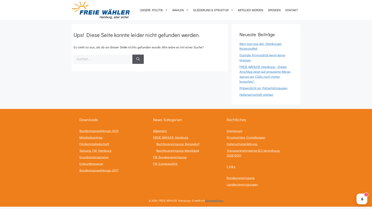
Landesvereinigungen (242, 184)
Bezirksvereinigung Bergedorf (177, 144)
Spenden (274, 10)
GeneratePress (214, 200)
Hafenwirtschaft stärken (256, 94)
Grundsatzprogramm (94, 157)
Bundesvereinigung (241, 178)
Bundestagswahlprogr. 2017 (98, 170)
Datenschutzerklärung (242, 144)
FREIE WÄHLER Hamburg (170, 137)
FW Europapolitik (165, 163)
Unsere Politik (151, 10)
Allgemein (160, 130)
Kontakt (291, 10)
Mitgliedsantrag (90, 137)
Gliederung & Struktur (211, 10)
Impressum (234, 130)
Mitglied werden (250, 10)
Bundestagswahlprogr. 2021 (99, 130)
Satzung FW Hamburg (95, 150)
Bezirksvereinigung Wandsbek (177, 150)
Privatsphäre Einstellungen (246, 137)
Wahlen (178, 10)
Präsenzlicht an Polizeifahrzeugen (263, 88)
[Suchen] (138, 59)
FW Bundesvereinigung (170, 157)
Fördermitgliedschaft (94, 144)
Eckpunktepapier (91, 163)
